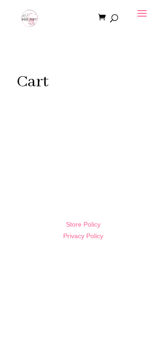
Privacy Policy (83, 236)
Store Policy (83, 224)
